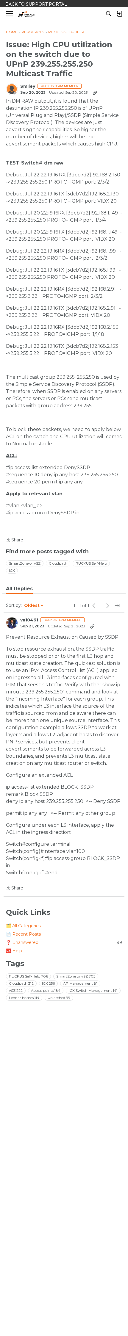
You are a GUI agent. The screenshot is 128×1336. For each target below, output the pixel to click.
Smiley (27, 86)
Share (14, 540)
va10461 (29, 620)
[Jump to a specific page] (117, 605)
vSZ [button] (16, 990)
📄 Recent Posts (23, 934)
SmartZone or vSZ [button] (24, 563)
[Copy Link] (95, 92)
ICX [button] (12, 570)
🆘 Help (14, 950)
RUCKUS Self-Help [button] (91, 563)
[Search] (108, 13)
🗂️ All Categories (23, 925)
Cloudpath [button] (58, 563)
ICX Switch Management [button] (93, 990)
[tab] (19, 589)
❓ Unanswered (64, 942)
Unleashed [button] (59, 997)
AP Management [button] (80, 983)
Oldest (32, 606)
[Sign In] (119, 13)
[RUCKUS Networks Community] (27, 14)
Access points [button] (45, 990)
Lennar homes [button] (24, 997)
